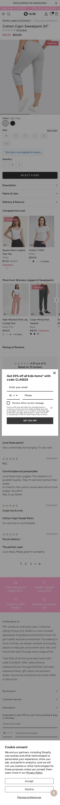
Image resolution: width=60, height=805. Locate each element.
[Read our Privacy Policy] (51, 408)
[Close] (54, 373)
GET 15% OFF (30, 421)
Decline (29, 789)
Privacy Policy (34, 772)
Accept (29, 781)
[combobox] (13, 395)
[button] (54, 793)
